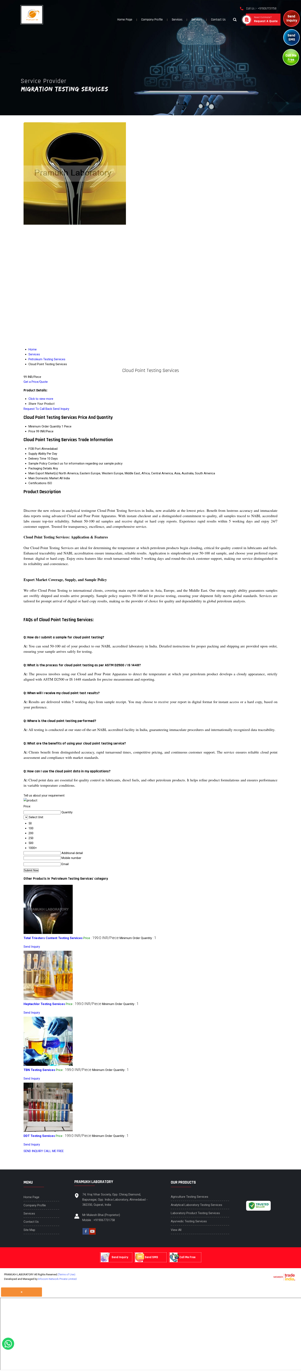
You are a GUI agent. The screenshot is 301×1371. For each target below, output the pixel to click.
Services (177, 19)
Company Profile (152, 19)
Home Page (124, 19)
